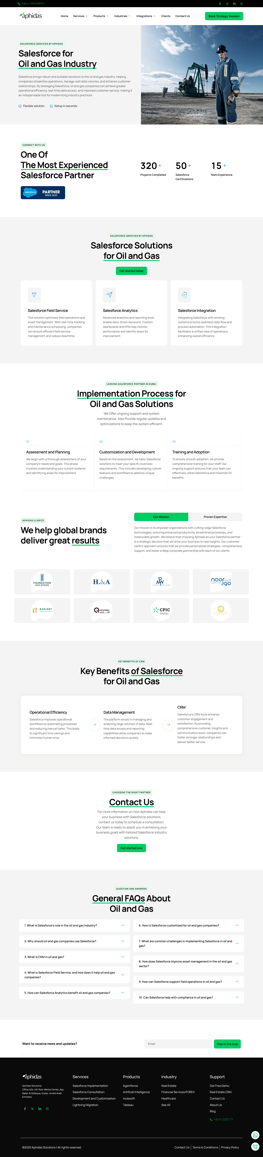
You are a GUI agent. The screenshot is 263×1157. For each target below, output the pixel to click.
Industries (120, 16)
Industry (169, 1076)
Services (78, 16)
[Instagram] (241, 3)
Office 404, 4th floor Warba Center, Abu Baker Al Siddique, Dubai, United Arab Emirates (43, 1093)
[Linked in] (234, 3)
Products (99, 16)
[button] (74, 925)
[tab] (161, 517)
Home (64, 16)
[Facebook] (220, 3)
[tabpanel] (188, 537)
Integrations (144, 16)
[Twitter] (227, 3)
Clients (165, 16)
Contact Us (183, 16)
